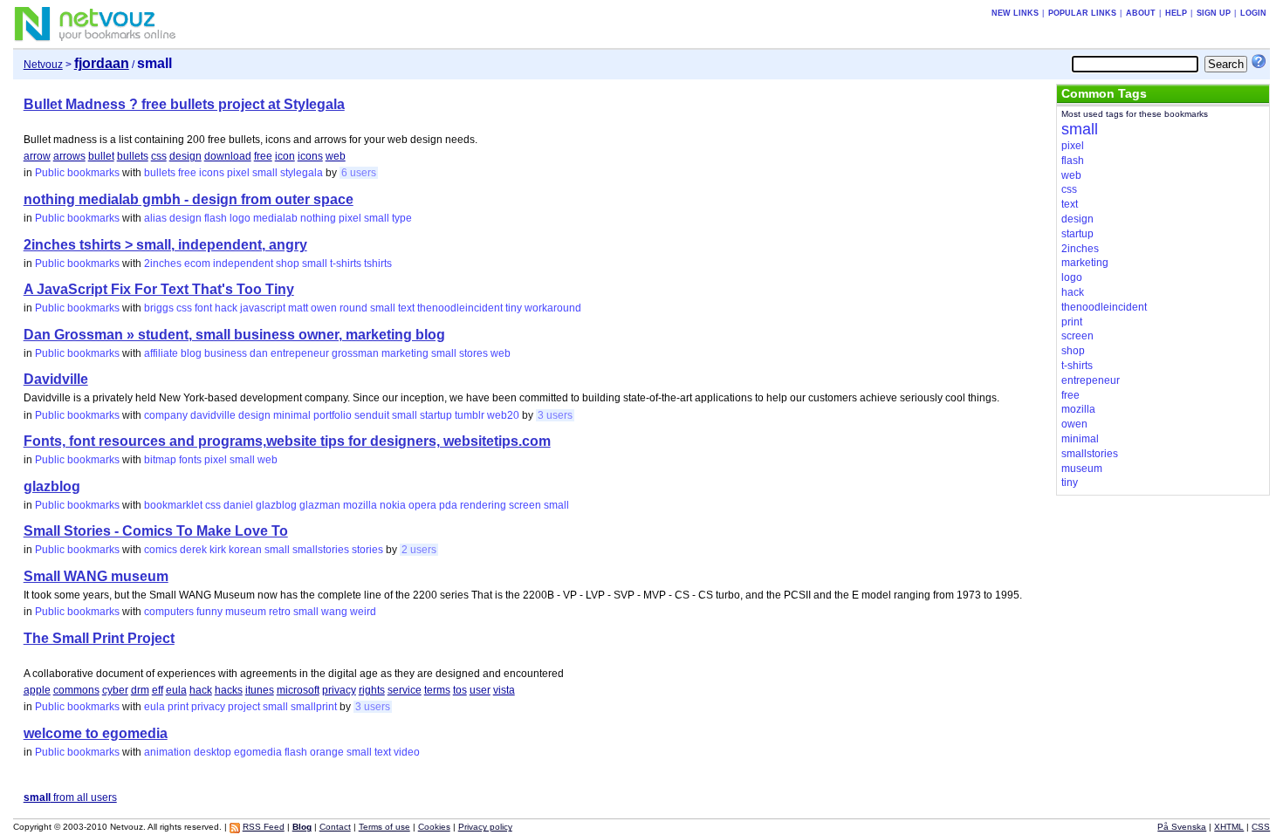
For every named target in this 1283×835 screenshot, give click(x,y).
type (402, 218)
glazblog (52, 486)
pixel (238, 173)
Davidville (56, 379)
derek (193, 550)
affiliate (161, 353)
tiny (513, 308)
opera (422, 505)
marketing (405, 353)
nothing (318, 218)
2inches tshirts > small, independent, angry (165, 244)
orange (327, 752)
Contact (335, 827)
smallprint (314, 707)
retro (280, 612)
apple (37, 690)
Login (1253, 13)
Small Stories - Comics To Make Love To (156, 531)
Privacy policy (485, 827)
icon (285, 156)
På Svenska (1181, 827)
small (265, 173)
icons (310, 156)
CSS (1261, 827)
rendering (483, 505)
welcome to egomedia (96, 733)
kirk (217, 550)
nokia (393, 505)
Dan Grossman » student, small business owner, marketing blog (234, 334)
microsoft (298, 690)
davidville (213, 415)
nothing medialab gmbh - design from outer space (188, 199)
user (480, 690)
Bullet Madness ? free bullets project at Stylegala (184, 104)
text (406, 308)
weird (363, 612)
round (353, 308)
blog (191, 353)
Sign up (1214, 13)
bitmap (160, 460)
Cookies (434, 827)
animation (167, 752)
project (244, 707)
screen (525, 505)
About (1141, 13)
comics (160, 550)
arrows (69, 156)
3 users (555, 415)
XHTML (1229, 827)
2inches (163, 263)
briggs (159, 308)
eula (176, 690)
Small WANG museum (96, 576)
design (185, 156)
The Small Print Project (99, 638)
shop (287, 263)
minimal (292, 415)
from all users (70, 797)
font (203, 308)
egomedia (258, 752)
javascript (262, 308)
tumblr (469, 415)
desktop (212, 752)
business (225, 353)
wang (334, 612)
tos (460, 690)
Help (1176, 13)
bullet (101, 156)
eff (157, 690)
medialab (275, 218)
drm (140, 690)
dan (259, 353)
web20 (503, 415)
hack (226, 308)
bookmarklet (173, 505)
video (407, 752)
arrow (37, 156)
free (263, 156)
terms (437, 690)
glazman (319, 505)
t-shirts (345, 263)
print (178, 707)
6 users (358, 173)
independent (243, 263)
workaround (553, 308)
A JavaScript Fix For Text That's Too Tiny (159, 289)
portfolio (332, 415)
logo (240, 218)
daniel (238, 505)
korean (245, 550)
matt (298, 308)
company (166, 415)
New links (1015, 13)
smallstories (320, 550)
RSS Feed (264, 827)
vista (504, 690)
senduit (371, 415)
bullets (132, 156)
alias (155, 218)
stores (473, 353)
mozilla (360, 505)
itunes (259, 690)
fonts (190, 460)
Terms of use (384, 827)
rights (372, 690)
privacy (339, 690)
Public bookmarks (77, 173)
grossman (355, 353)
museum (245, 612)
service (405, 690)
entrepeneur (300, 353)
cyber (115, 690)
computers (169, 612)
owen (324, 308)
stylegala (301, 173)
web (336, 156)
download (227, 156)
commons (76, 690)
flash (215, 218)
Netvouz (43, 64)
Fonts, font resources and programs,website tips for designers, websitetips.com (287, 441)
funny (209, 612)
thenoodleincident (460, 308)
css (159, 156)
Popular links (1082, 13)
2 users (418, 550)
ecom (197, 263)
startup (436, 415)
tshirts (378, 263)
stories (367, 550)
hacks (229, 690)
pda (448, 505)
